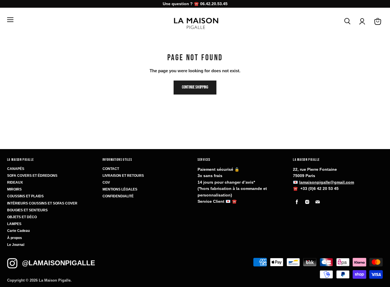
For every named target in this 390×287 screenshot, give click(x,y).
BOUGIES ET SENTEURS (27, 210)
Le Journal (15, 245)
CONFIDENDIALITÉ (118, 196)
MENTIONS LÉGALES (119, 189)
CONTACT (110, 169)
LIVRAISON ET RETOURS (123, 176)
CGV (106, 182)
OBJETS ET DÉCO (22, 217)
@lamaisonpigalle (58, 263)
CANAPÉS (15, 169)
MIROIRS (14, 189)
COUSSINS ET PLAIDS (25, 196)
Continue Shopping (195, 87)
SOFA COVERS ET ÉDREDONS (32, 176)
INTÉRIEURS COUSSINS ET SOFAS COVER (42, 203)
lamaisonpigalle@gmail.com (326, 182)
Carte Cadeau (18, 231)
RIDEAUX (15, 182)
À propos (14, 238)
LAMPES (14, 224)
